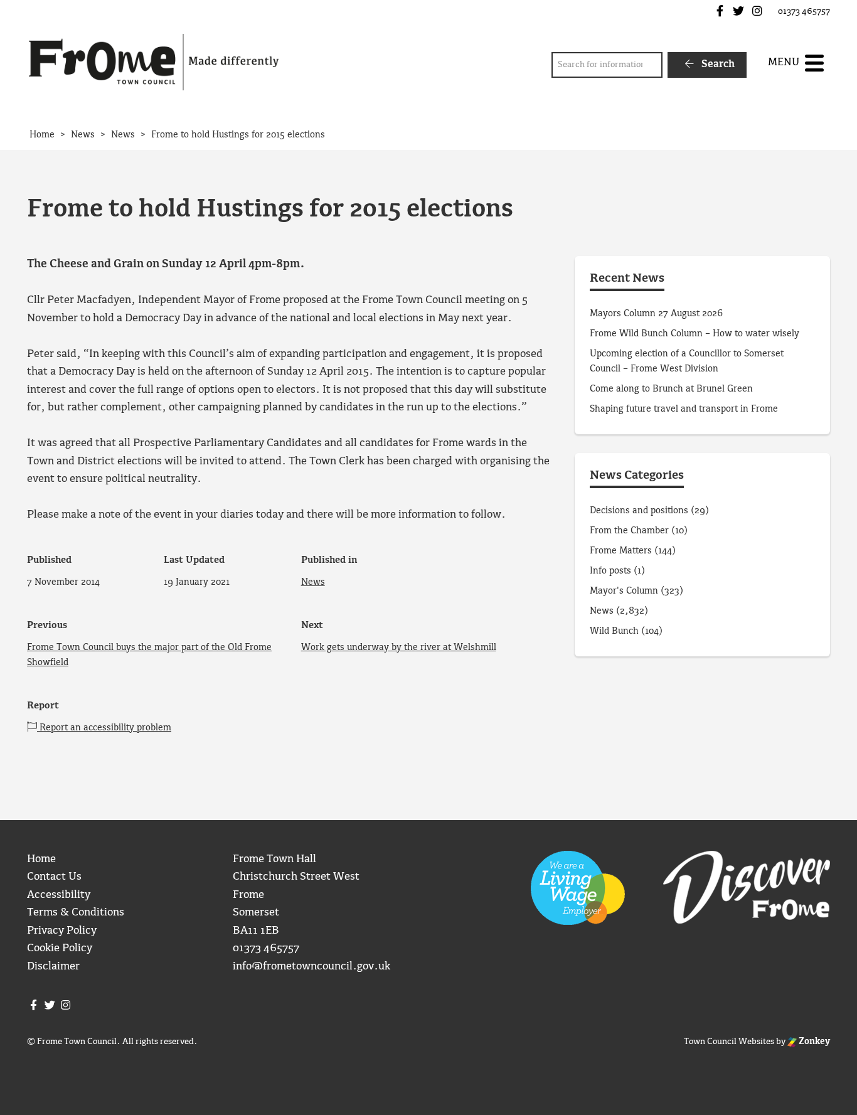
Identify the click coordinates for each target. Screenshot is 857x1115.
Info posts (610, 571)
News (313, 582)
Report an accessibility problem (104, 728)
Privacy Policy (62, 931)
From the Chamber (629, 531)
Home (41, 859)
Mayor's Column (624, 591)
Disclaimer (53, 967)
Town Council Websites (729, 1042)
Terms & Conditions (75, 913)
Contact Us (54, 877)
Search (717, 64)
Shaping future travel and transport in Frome (684, 409)
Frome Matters (621, 551)
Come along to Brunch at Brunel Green (672, 389)
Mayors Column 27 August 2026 (656, 314)
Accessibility (58, 895)
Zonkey (813, 1042)
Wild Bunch (614, 631)
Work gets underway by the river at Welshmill (398, 648)
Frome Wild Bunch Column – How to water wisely (694, 334)
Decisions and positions (639, 511)
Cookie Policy (59, 948)
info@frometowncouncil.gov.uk (311, 967)
